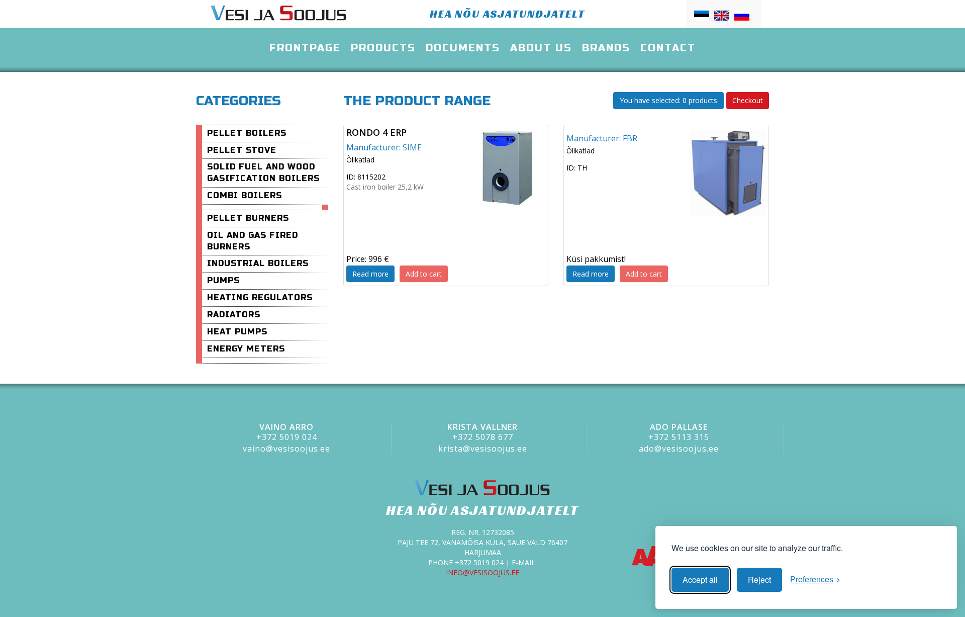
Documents (463, 48)
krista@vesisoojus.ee (482, 448)
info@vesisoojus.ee (482, 572)
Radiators (233, 314)
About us (541, 48)
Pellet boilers (246, 133)
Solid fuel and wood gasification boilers (263, 172)
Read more (370, 274)
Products (383, 48)
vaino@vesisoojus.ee (286, 448)
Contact (668, 48)
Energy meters (246, 349)
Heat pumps (237, 331)
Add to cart (424, 274)
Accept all (700, 579)
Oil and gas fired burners (252, 240)
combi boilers (244, 195)
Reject (759, 579)
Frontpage (305, 48)
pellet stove (241, 150)
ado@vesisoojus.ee (679, 448)
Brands (606, 48)
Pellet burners (248, 218)
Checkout (747, 100)
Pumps (223, 280)
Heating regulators (260, 297)
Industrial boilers (258, 263)
